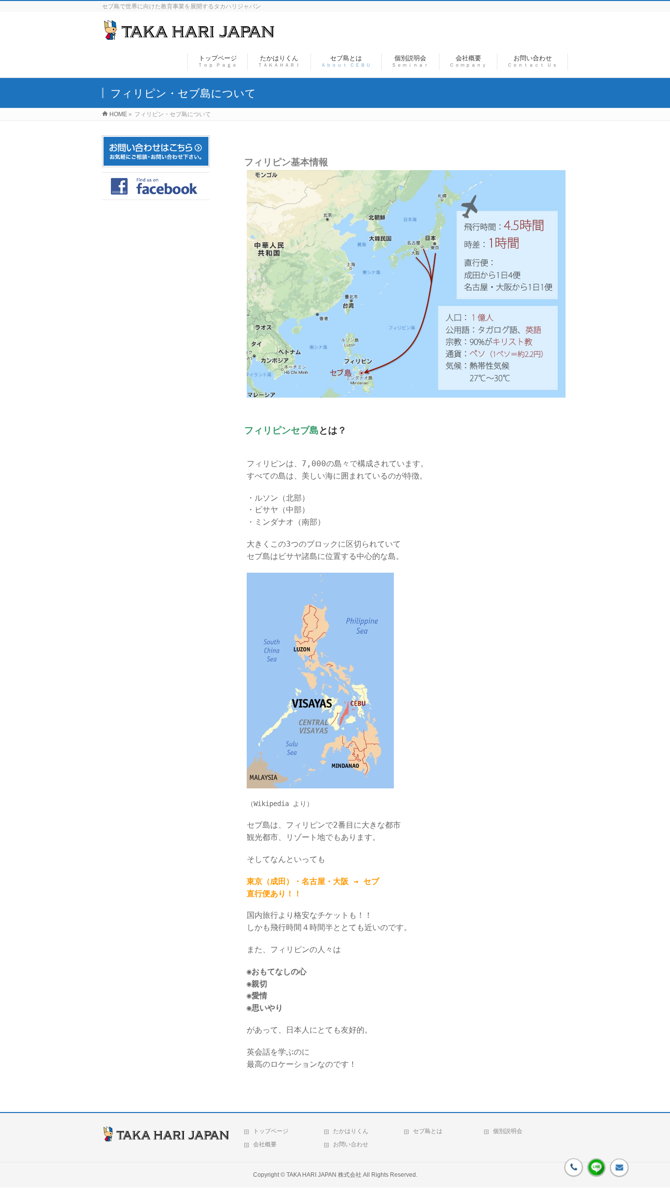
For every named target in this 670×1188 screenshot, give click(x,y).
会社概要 (265, 1144)
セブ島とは (427, 1131)
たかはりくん (350, 1131)
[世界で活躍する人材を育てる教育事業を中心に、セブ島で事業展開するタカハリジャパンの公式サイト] (188, 36)
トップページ (270, 1131)
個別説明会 (507, 1131)
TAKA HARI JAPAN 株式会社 (323, 1174)
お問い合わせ (350, 1144)
